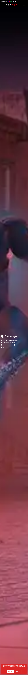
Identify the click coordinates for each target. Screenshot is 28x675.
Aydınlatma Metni (20, 666)
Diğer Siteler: (4, 1)
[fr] (9, 1)
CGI (4, 347)
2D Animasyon (15, 340)
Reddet (18, 671)
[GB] (15, 1)
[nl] (13, 1)
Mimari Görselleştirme (21, 345)
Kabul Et (10, 671)
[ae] (11, 1)
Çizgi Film (5, 340)
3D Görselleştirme (7, 345)
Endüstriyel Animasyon (9, 342)
